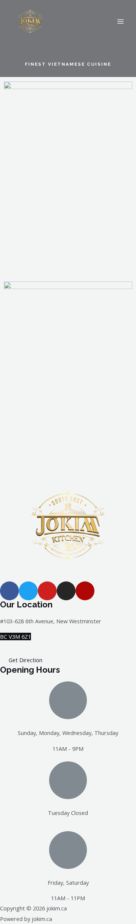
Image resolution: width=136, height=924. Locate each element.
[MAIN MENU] (120, 21)
